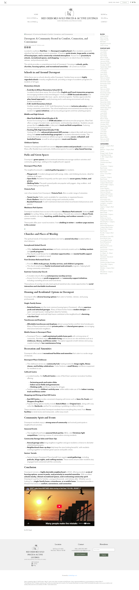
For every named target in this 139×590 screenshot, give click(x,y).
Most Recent (104, 50)
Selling (103, 18)
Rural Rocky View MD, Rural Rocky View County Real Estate (107, 238)
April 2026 (103, 55)
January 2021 (104, 141)
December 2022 (105, 102)
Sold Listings (104, 45)
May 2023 (103, 98)
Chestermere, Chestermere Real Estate (105, 162)
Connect (124, 2)
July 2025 (103, 70)
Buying (103, 14)
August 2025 (104, 68)
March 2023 (104, 100)
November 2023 (105, 93)
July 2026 (103, 52)
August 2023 (104, 96)
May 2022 (103, 115)
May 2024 (103, 85)
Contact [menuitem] (104, 22)
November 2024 (105, 83)
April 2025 (103, 74)
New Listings (104, 38)
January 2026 (104, 61)
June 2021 (103, 131)
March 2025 (104, 76)
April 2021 (103, 135)
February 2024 (105, 89)
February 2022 (105, 120)
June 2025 (103, 72)
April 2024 (103, 87)
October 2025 (104, 65)
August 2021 (104, 128)
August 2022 (104, 109)
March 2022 (104, 118)
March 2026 (104, 57)
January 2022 (104, 122)
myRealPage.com (72, 575)
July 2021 (103, 130)
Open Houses (104, 40)
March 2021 (104, 137)
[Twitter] (132, 2)
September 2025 (105, 67)
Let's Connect (81, 554)
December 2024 (105, 81)
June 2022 (103, 113)
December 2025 (105, 63)
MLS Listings (32, 22)
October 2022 (104, 105)
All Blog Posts (104, 36)
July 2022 (103, 111)
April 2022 (103, 117)
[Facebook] (130, 2)
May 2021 (103, 133)
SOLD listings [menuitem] (31, 18)
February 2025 (105, 78)
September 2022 (105, 107)
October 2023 (104, 94)
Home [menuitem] (36, 14)
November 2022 (105, 104)
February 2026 (105, 59)
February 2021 (104, 139)
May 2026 (103, 54)
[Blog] (135, 2)
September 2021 (105, 126)
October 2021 (104, 124)
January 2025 (104, 80)
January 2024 (104, 91)
